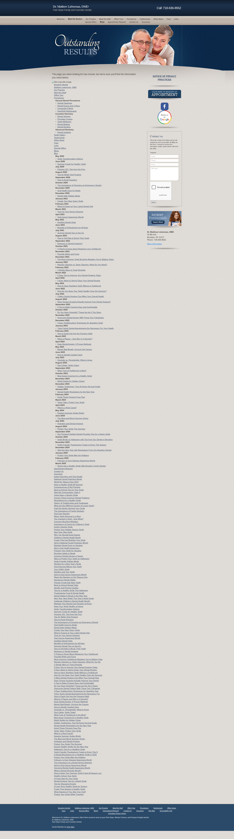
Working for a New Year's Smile (67, 564)
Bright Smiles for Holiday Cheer (67, 720)
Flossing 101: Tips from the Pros (71, 169)
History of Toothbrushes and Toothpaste (71, 503)
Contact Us (59, 471)
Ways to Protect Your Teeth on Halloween (71, 559)
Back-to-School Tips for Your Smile (69, 490)
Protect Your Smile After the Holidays (73, 455)
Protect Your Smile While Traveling (69, 794)
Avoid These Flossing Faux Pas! (71, 397)
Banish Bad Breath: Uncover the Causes (74, 349)
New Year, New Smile (63, 532)
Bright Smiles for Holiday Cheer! (71, 381)
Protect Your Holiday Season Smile (69, 530)
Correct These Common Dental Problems (72, 498)
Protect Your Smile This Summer (71, 429)
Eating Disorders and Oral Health (68, 477)
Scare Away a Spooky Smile (66, 495)
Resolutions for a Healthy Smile (67, 500)
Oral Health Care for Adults (68, 191)
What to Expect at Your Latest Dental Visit (75, 206)
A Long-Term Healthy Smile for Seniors (70, 786)
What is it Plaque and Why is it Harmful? (71, 699)
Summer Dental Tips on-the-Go (67, 646)
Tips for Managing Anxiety (65, 784)
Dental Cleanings (64, 103)
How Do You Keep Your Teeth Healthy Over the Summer (78, 675)
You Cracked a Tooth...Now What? (68, 519)
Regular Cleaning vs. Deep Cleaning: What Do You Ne (77, 662)
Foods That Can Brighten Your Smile (69, 540)
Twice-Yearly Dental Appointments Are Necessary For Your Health (85, 328)
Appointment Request (63, 469)
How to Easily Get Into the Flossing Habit (74, 334)
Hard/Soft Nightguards (67, 111)
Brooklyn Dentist (61, 85)
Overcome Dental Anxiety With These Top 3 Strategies (80, 318)
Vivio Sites (70, 827)
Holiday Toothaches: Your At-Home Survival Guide (78, 387)
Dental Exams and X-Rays (68, 106)
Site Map (151, 811)
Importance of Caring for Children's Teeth (71, 524)
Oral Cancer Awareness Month (70, 217)
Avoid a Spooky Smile (63, 527)
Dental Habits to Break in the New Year (70, 596)
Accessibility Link (166, 811)
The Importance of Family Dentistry (69, 511)
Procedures (59, 98)
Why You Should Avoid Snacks (67, 535)
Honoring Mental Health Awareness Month (72, 768)
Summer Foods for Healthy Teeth (71, 164)
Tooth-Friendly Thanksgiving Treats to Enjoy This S (76, 752)
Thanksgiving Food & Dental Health (69, 593)
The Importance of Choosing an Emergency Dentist (79, 185)
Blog (56, 153)
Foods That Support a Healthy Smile (69, 789)
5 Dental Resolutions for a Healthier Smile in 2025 (75, 755)
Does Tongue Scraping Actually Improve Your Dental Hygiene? (84, 302)
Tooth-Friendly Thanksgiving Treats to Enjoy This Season (81, 445)
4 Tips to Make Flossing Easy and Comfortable (77, 307)
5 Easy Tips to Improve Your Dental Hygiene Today (79, 275)
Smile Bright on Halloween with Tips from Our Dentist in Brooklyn (85, 439)
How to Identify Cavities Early (69, 355)
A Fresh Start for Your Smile (66, 778)
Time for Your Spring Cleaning (70, 212)
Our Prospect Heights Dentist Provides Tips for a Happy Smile (83, 434)
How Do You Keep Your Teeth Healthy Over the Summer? (82, 291)
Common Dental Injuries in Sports (68, 556)
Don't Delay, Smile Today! (68, 365)
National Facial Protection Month (68, 479)
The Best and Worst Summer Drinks (72, 418)
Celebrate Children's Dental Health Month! (72, 601)
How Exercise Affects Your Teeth (68, 567)
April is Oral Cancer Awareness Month (70, 575)
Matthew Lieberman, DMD (65, 87)
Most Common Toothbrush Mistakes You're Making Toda (78, 659)
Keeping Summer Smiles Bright (70, 413)
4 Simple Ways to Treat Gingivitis (71, 270)
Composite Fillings (65, 108)
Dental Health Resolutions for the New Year (76, 392)
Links (56, 145)
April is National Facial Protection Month (71, 543)
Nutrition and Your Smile (64, 572)
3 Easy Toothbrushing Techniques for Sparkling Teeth (80, 323)
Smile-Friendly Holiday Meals (66, 561)
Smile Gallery (59, 135)
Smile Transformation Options (70, 159)
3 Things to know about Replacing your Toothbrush (79, 249)
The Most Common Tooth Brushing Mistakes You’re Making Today (85, 259)
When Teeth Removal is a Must (67, 516)
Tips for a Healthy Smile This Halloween (71, 590)
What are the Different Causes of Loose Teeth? (74, 506)
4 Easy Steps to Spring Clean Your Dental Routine (78, 281)
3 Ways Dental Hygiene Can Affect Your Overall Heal (76, 678)
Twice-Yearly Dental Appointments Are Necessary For (77, 694)
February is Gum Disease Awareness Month (76, 461)
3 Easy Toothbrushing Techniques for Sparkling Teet (76, 691)
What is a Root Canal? (67, 408)
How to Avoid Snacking (67, 180)
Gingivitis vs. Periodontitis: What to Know (74, 360)
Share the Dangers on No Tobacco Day (71, 577)
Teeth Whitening (64, 122)
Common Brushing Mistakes (66, 522)
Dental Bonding (64, 127)
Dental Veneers (64, 116)
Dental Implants (64, 132)
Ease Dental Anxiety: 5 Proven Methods (74, 344)
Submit (153, 202)
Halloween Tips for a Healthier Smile (69, 749)
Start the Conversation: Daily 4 (67, 492)
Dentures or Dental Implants (66, 651)
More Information (154, 244)
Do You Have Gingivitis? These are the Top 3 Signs (76, 686)
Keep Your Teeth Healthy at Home (68, 606)
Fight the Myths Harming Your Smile (69, 508)
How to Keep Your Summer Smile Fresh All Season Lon (77, 773)
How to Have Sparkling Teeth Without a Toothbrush (79, 286)
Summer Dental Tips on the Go (70, 233)
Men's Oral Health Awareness (66, 548)
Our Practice (59, 90)
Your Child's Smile (61, 569)
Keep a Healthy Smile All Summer (68, 485)
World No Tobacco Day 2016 (66, 482)
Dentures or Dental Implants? (70, 243)
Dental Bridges (63, 124)
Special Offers (60, 148)
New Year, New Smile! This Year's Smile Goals (74, 598)
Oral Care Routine (62, 514)
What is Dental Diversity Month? (67, 771)
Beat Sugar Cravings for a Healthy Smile (74, 376)
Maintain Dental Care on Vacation (68, 545)
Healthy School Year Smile (65, 776)
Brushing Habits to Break (64, 553)
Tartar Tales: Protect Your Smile (70, 402)
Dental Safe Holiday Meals (68, 196)
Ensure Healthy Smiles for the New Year (71, 747)
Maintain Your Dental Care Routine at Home (73, 604)
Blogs (56, 151)
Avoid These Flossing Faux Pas (67, 728)
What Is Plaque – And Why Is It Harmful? (74, 339)
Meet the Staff (60, 93)
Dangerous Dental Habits (65, 580)
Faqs (56, 143)
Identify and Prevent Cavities (66, 588)
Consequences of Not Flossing (67, 487)
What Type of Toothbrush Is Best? (71, 371)
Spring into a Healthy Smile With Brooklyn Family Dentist (81, 466)
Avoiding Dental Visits (66, 222)
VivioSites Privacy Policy (117, 814)
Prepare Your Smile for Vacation (67, 551)
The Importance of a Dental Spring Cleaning (73, 763)
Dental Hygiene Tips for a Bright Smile (70, 781)
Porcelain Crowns (64, 119)
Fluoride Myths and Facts (68, 254)
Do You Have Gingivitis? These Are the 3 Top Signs (79, 312)
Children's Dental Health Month (67, 537)
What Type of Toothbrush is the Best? (70, 715)
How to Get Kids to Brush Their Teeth (73, 238)
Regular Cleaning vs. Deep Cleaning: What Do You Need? (82, 265)
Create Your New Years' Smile (70, 201)
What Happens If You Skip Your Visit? (70, 792)
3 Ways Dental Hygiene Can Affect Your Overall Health (80, 296)
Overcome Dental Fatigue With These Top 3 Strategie (77, 688)
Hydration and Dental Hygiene (70, 424)
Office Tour (58, 95)
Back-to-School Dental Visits (66, 585)
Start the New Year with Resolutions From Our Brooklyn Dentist (84, 450)
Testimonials (59, 138)
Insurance (58, 474)
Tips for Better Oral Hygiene (69, 175)
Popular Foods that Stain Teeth (67, 583)
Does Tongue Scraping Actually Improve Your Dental (76, 680)
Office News (59, 140)
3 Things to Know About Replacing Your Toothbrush (76, 654)
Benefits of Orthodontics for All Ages (72, 228)
